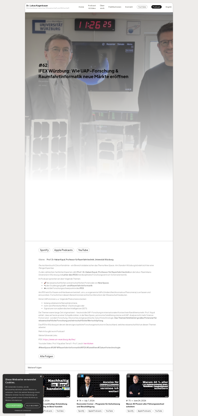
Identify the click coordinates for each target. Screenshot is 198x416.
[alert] (23, 393)
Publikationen (114, 7)
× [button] (41, 376)
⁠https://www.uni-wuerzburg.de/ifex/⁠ (59, 339)
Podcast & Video (92, 6)
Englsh (169, 7)
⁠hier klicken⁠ (88, 343)
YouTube (142, 7)
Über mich (102, 6)
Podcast (156, 7)
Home (81, 7)
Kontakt (129, 7)
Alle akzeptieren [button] (14, 406)
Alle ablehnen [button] (32, 406)
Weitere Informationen (13, 400)
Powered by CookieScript (23, 410)
